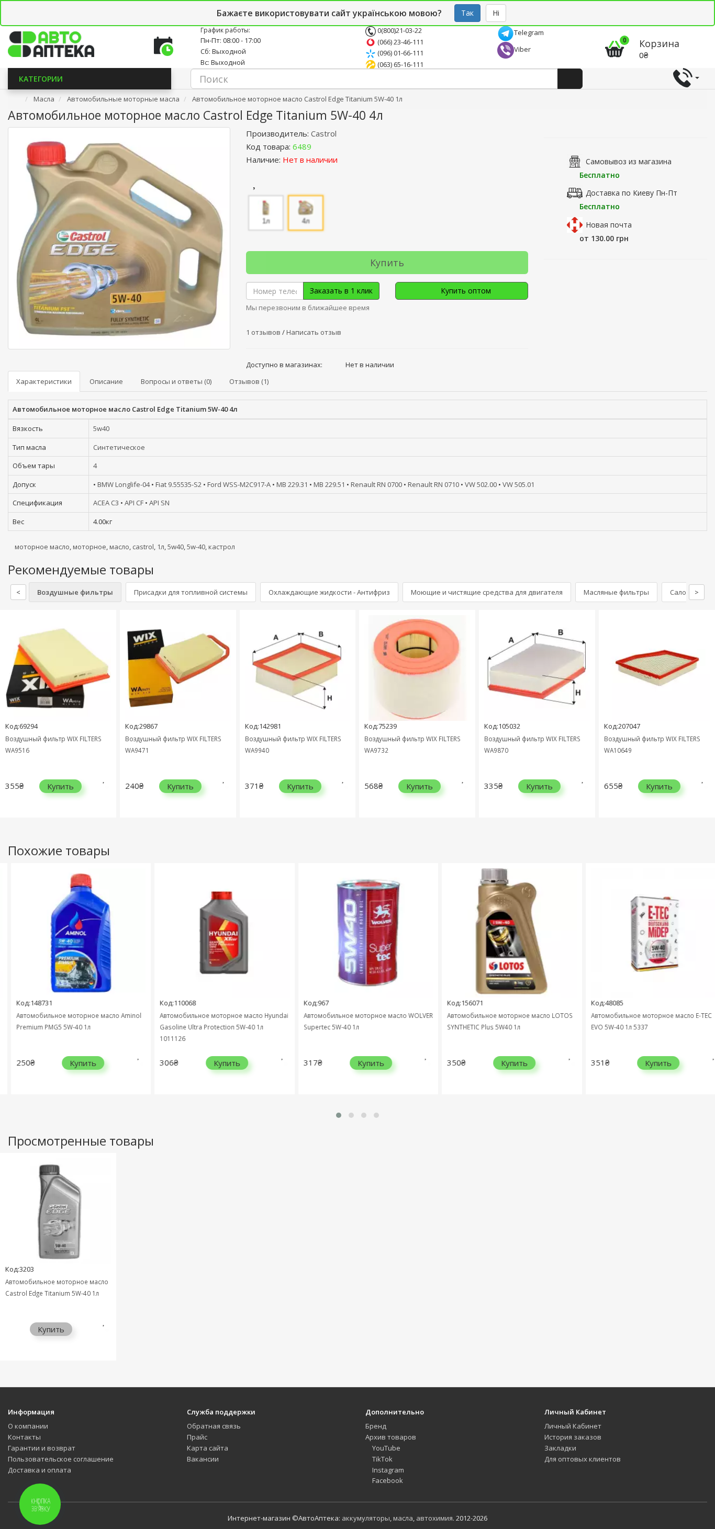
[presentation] (10, 721)
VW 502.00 (481, 484)
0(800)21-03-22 (399, 30)
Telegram (529, 32)
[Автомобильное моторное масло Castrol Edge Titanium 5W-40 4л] (119, 238)
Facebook (387, 1480)
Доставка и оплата (39, 1470)
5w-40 (196, 546)
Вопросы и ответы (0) (176, 381)
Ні (496, 13)
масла (403, 1518)
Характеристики (44, 381)
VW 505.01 (518, 484)
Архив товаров (390, 1437)
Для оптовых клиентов (582, 1459)
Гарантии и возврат (41, 1448)
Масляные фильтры (616, 592)
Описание (106, 381)
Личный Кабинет (572, 1426)
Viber (522, 49)
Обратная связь (214, 1426)
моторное (89, 546)
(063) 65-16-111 (399, 64)
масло (119, 546)
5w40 (101, 428)
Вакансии (203, 1459)
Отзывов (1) (249, 381)
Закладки (560, 1448)
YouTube (385, 1448)
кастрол (221, 546)
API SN (159, 502)
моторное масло (42, 546)
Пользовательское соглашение (61, 1459)
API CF (134, 502)
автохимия (434, 1518)
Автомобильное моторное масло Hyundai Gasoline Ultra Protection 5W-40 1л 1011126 (214, 1027)
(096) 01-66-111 (399, 53)
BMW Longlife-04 (123, 484)
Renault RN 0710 (433, 484)
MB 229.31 (292, 484)
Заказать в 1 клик (341, 291)
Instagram (387, 1470)
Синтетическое (119, 447)
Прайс (197, 1437)
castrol (143, 546)
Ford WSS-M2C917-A (239, 484)
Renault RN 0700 (376, 484)
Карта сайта (207, 1448)
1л (160, 546)
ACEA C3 (106, 502)
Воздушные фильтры (75, 592)
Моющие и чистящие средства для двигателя (487, 592)
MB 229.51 (329, 484)
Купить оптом (465, 291)
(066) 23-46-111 (399, 42)
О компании (28, 1426)
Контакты (24, 1437)
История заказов (572, 1437)
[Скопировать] (320, 146)
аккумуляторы (366, 1518)
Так (467, 13)
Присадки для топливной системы (191, 592)
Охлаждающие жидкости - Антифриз (329, 592)
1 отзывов (264, 332)
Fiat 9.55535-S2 (178, 484)
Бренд (375, 1426)
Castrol (324, 133)
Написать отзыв (313, 332)
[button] (338, 1115)
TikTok (382, 1459)
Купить (387, 262)
